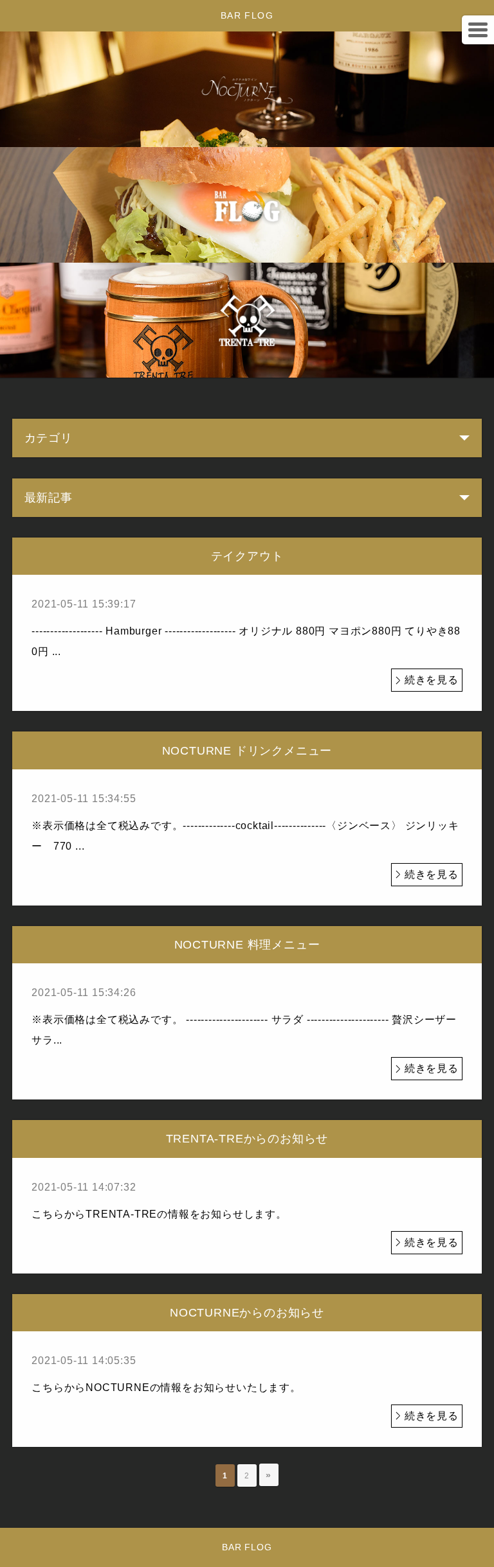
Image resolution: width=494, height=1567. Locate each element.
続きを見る (432, 679)
